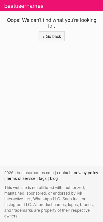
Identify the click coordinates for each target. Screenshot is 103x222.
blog (54, 178)
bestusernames (23, 5)
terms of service (21, 178)
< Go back (51, 36)
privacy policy (86, 172)
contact (63, 172)
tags (43, 178)
